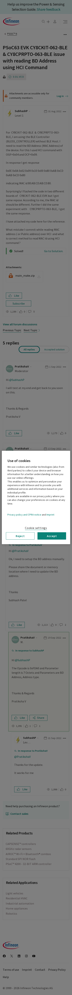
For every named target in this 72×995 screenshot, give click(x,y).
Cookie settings (36, 528)
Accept (52, 536)
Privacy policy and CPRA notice (24, 515)
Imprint (50, 515)
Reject (20, 536)
